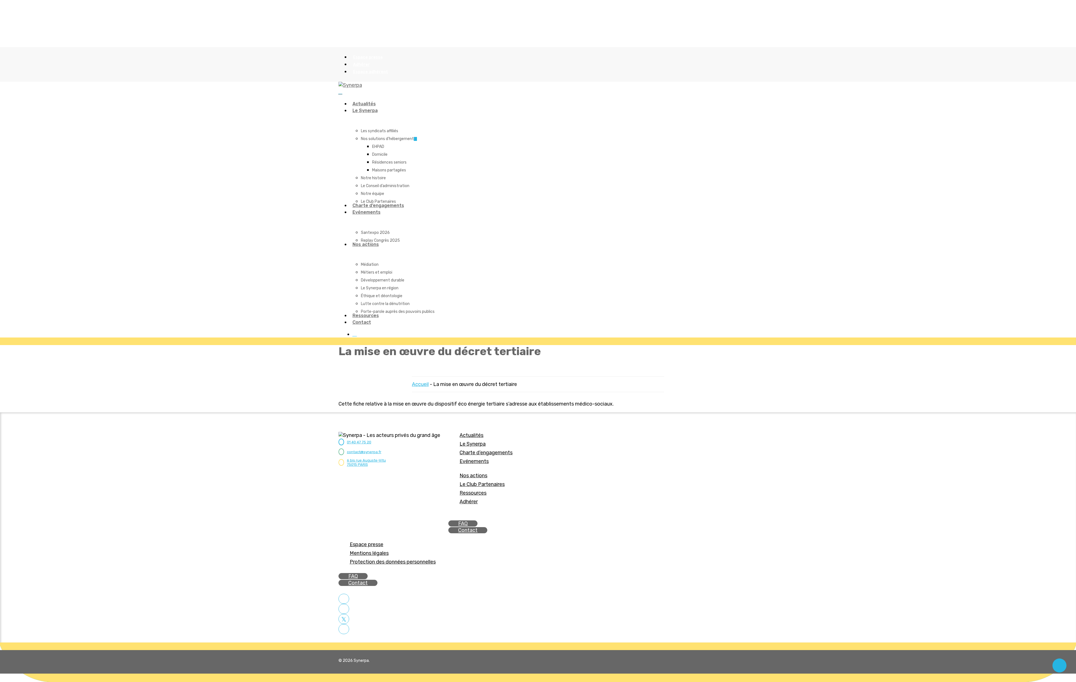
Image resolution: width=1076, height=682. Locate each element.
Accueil (420, 384)
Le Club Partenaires (482, 484)
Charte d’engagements (486, 453)
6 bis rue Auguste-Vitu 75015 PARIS (366, 462)
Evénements (474, 461)
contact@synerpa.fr (364, 452)
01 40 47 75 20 (359, 442)
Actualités (471, 435)
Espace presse (366, 544)
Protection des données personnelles (393, 562)
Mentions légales (369, 553)
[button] (462, 523)
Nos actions (473, 475)
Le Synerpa (473, 444)
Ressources (473, 493)
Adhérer (469, 502)
